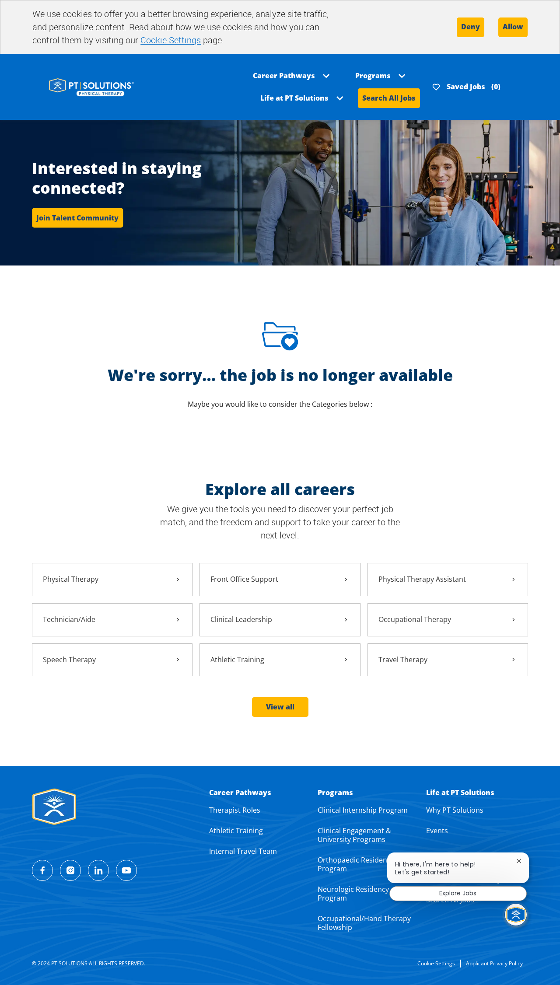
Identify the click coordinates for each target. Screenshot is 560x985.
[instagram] (70, 870)
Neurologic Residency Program (353, 893)
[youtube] (126, 870)
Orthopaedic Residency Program (356, 864)
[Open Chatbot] (515, 914)
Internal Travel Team (243, 851)
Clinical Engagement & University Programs (354, 835)
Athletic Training (236, 830)
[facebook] (42, 870)
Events (437, 830)
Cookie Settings (170, 40)
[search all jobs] (91, 86)
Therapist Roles (234, 810)
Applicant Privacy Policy (494, 963)
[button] (280, 707)
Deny (470, 26)
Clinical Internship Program (363, 810)
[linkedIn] (98, 870)
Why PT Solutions (454, 810)
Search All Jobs (389, 98)
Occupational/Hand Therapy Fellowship (364, 923)
